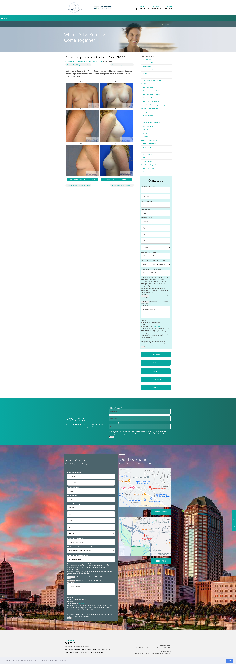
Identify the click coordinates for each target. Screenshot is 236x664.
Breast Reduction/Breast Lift (151, 101)
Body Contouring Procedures (149, 108)
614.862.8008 (166, 8)
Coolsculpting (147, 147)
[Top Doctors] (103, 7)
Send (143, 346)
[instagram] (136, 9)
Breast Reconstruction (149, 168)
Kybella (145, 151)
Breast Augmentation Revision (151, 94)
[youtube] (141, 9)
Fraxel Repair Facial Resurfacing (152, 80)
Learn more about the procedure (83, 180)
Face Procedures (146, 59)
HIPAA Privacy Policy (80, 649)
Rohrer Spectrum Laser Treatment (152, 158)
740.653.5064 (153, 8)
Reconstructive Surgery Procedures (151, 165)
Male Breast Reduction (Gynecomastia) (154, 105)
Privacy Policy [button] (62, 660)
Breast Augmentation (96, 62)
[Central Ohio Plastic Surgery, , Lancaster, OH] (73, 7)
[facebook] (138, 9)
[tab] (156, 354)
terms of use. (156, 326)
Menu (5, 18)
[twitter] (144, 9)
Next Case (122, 65)
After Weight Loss (148, 126)
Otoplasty (145, 73)
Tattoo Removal (147, 154)
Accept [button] (230, 660)
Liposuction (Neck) (148, 70)
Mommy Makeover (148, 115)
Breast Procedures (81, 62)
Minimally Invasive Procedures (150, 140)
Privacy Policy (92, 649)
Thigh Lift (145, 136)
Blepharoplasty (147, 66)
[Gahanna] (145, 536)
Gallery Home (69, 62)
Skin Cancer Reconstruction (151, 172)
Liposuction (146, 119)
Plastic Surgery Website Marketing (76, 652)
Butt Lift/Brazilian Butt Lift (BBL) (151, 122)
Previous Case (78, 65)
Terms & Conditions (104, 649)
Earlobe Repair (147, 77)
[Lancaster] (145, 487)
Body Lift (145, 129)
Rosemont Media (95, 652)
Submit (111, 436)
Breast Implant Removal (149, 98)
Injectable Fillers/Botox (149, 144)
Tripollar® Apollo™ (147, 161)
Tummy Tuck (146, 112)
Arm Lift (145, 133)
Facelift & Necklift (148, 63)
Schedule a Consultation (116, 180)
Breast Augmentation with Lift (151, 91)
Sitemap (70, 649)
